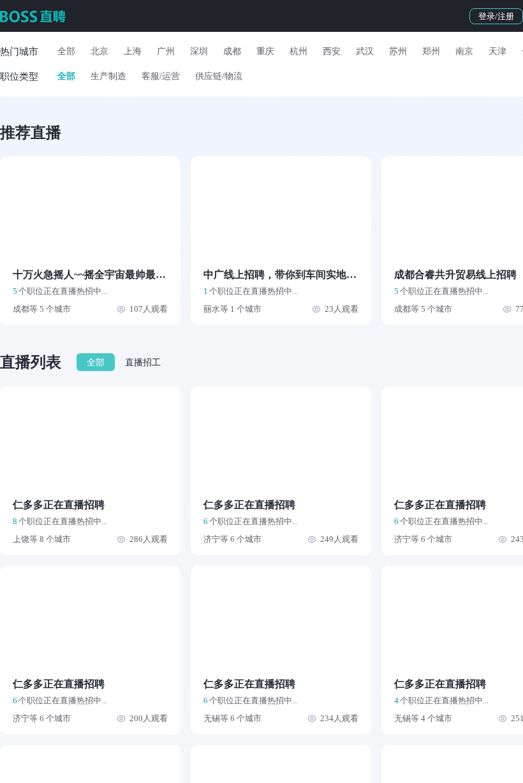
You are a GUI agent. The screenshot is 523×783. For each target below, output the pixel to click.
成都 (232, 51)
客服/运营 (161, 76)
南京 (464, 51)
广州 (166, 51)
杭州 (298, 51)
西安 (332, 51)
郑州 (431, 51)
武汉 (365, 51)
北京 (99, 51)
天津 (497, 51)
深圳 (199, 51)
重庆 (265, 51)
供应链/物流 (218, 76)
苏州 (398, 51)
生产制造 (108, 76)
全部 (66, 51)
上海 (133, 51)
